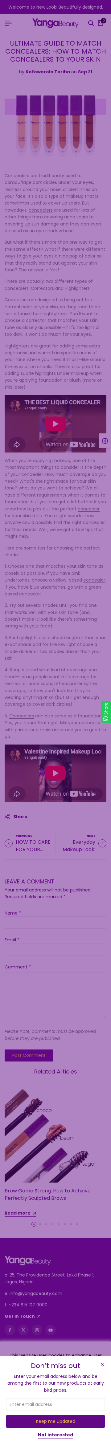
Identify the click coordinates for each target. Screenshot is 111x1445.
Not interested (55, 1435)
